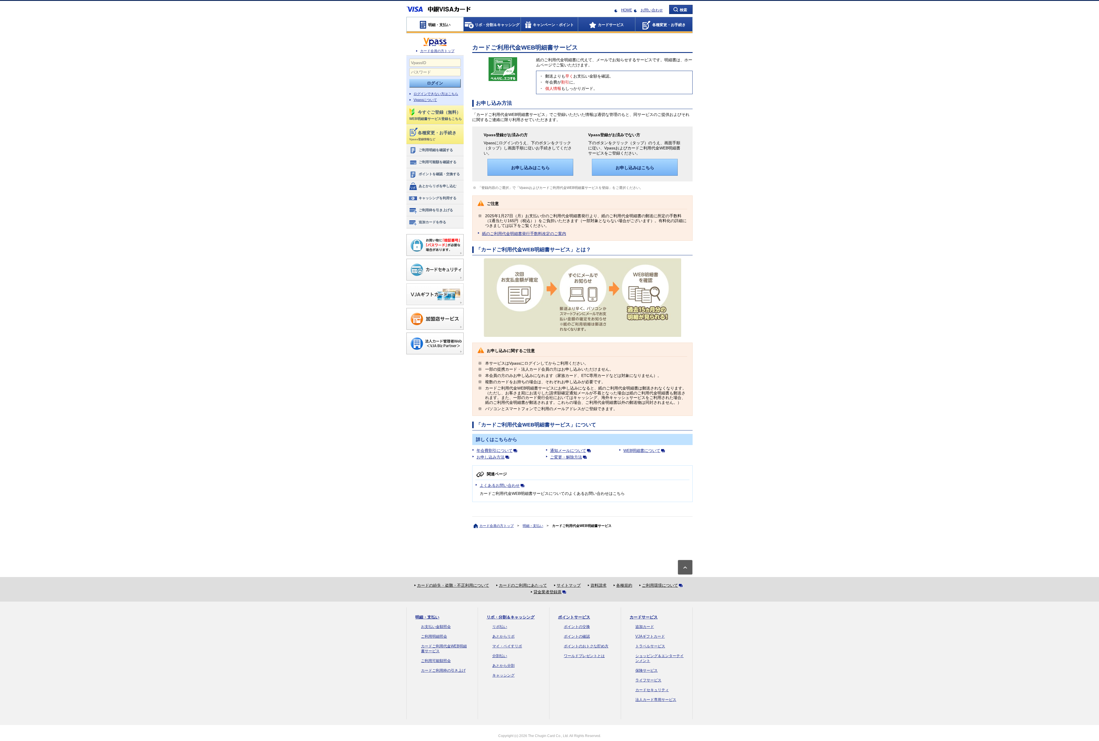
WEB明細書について (641, 450)
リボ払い (499, 627)
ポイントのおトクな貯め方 (586, 646)
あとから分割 (503, 665)
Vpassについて (425, 100)
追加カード (644, 627)
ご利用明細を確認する (436, 150)
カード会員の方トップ (437, 51)
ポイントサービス (574, 617)
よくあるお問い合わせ (500, 485)
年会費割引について (495, 450)
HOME (626, 10)
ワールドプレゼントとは (584, 656)
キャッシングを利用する (437, 198)
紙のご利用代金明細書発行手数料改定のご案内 (524, 233)
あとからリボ (503, 636)
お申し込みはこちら (530, 167)
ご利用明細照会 (434, 636)
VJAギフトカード (650, 636)
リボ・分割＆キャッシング (511, 617)
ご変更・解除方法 (566, 457)
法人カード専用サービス (655, 699)
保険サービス (646, 670)
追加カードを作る (432, 222)
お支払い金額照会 (436, 627)
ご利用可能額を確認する (437, 162)
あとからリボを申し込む (437, 186)
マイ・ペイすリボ (507, 646)
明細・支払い (533, 526)
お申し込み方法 (491, 457)
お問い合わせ (652, 10)
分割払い (499, 656)
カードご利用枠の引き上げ (443, 670)
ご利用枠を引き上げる (436, 210)
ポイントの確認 (577, 636)
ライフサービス (648, 680)
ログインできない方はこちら (436, 94)
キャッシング (503, 675)
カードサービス (644, 617)
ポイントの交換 (577, 627)
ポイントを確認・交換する (439, 174)
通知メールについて (568, 450)
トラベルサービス (650, 646)
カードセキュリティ (652, 690)
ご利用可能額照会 (436, 661)
